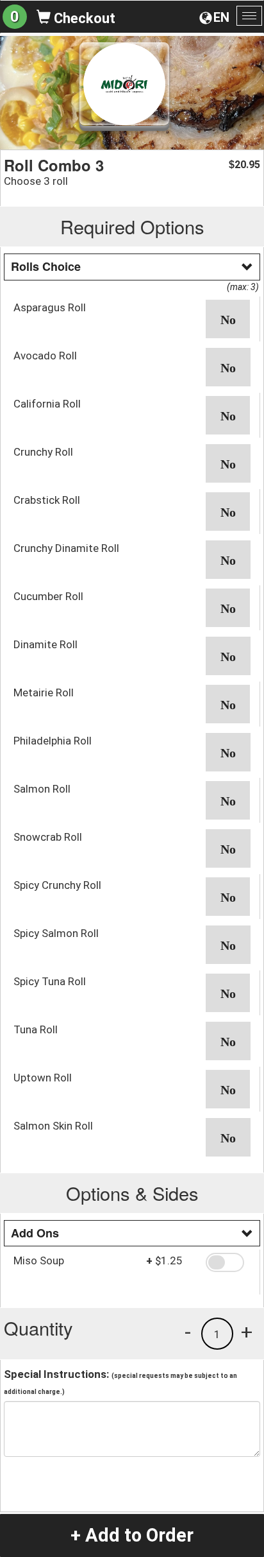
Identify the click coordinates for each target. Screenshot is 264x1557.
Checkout (83, 18)
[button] (228, 319)
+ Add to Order (132, 1535)
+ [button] (246, 1332)
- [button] (188, 1332)
